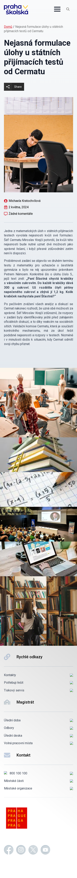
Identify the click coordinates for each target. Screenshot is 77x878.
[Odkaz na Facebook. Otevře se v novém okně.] (8, 850)
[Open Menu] (57, 9)
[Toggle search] (68, 9)
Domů (8, 27)
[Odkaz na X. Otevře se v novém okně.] (33, 850)
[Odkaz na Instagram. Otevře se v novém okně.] (21, 850)
